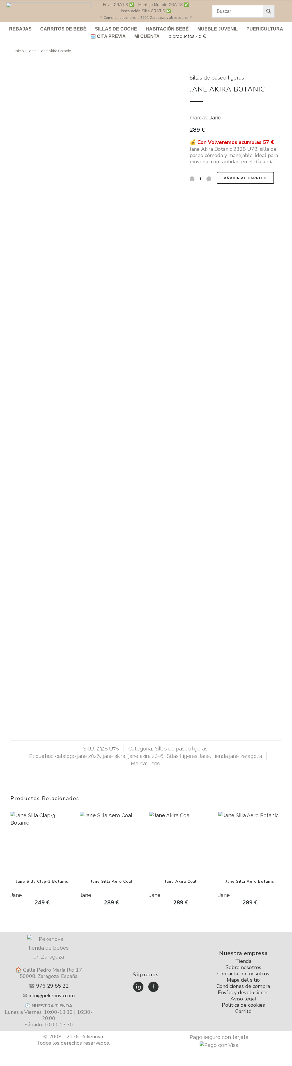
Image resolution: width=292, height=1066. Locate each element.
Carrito (243, 1011)
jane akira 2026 (146, 756)
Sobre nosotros (243, 967)
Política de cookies (243, 1005)
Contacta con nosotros (243, 973)
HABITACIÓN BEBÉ (167, 29)
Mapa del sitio (243, 980)
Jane (32, 51)
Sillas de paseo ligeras (217, 78)
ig (138, 987)
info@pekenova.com (52, 995)
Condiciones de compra (243, 986)
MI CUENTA (147, 36)
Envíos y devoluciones (243, 992)
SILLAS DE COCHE (116, 29)
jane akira (114, 756)
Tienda (243, 961)
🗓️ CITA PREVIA (108, 36)
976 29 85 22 (52, 985)
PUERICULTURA (264, 29)
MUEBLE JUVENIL (217, 29)
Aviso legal (243, 998)
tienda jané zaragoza (237, 756)
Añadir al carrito (245, 178)
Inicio (19, 51)
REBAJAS (20, 29)
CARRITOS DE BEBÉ (63, 29)
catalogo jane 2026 (77, 756)
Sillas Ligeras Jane (188, 756)
